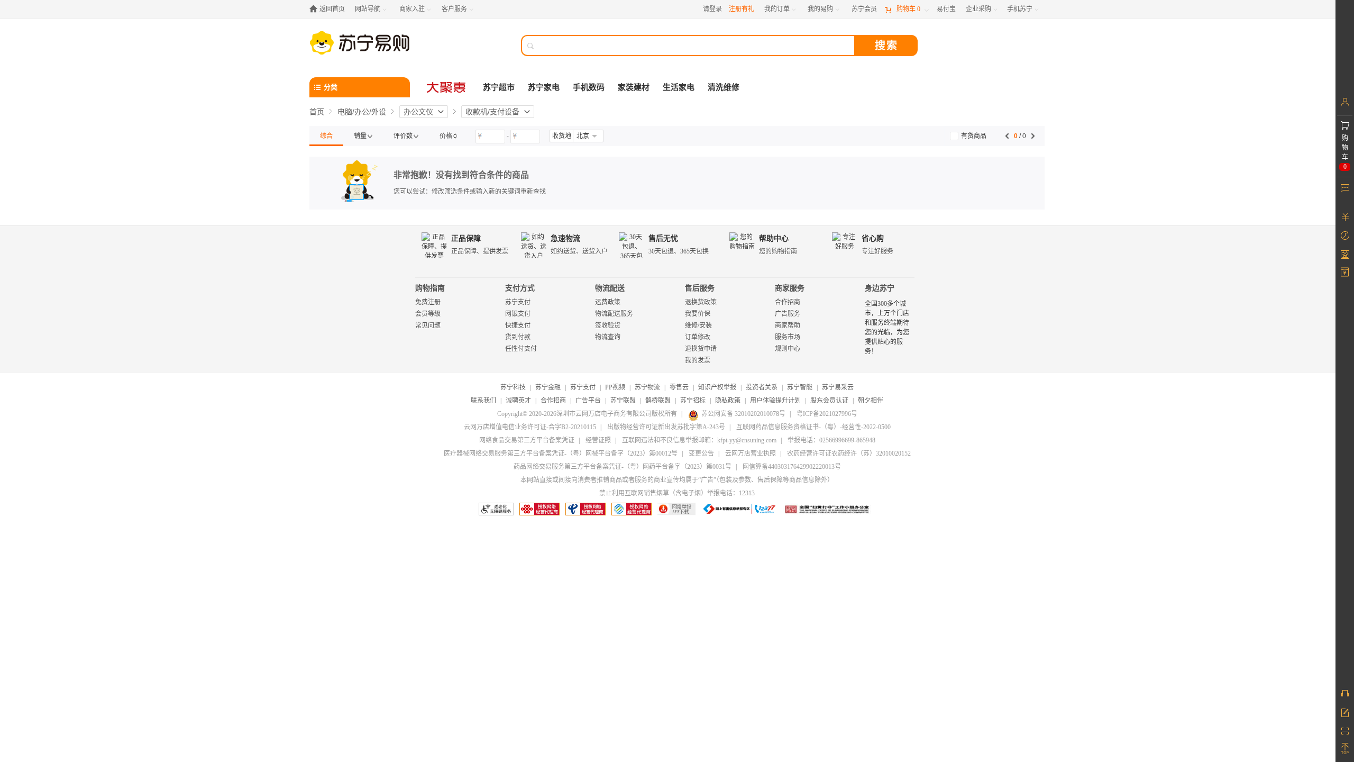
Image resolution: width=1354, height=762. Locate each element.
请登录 (712, 9)
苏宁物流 (647, 387)
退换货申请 (701, 348)
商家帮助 (787, 325)
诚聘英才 (518, 400)
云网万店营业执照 (750, 453)
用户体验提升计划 (775, 400)
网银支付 (517, 314)
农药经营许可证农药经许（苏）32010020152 (849, 453)
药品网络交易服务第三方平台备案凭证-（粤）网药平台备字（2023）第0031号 (622, 466)
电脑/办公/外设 (361, 111)
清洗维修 (723, 87)
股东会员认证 (829, 400)
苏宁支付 (517, 302)
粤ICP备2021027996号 (827, 414)
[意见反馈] (1344, 712)
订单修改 (697, 337)
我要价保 (697, 314)
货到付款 (517, 337)
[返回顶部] (1344, 749)
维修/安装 (698, 325)
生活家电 (678, 87)
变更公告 (701, 453)
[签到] (1344, 254)
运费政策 (607, 302)
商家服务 (789, 288)
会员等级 (428, 314)
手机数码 (589, 87)
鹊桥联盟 (658, 400)
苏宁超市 (499, 87)
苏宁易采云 (838, 387)
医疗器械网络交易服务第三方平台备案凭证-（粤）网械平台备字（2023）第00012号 (561, 453)
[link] (326, 136)
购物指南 (430, 288)
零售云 (679, 387)
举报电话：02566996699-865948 (831, 440)
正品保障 (466, 238)
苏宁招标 (693, 400)
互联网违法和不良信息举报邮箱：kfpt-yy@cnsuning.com (699, 440)
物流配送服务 (614, 314)
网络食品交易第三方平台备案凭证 (526, 440)
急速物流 (565, 238)
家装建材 (633, 87)
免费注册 (428, 302)
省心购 (873, 238)
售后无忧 (663, 238)
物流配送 (610, 288)
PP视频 (615, 387)
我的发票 (697, 360)
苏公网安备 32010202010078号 (743, 414)
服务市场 (787, 337)
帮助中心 (774, 238)
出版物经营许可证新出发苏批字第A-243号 (666, 427)
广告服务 (787, 314)
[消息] (1344, 188)
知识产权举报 (717, 387)
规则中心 (787, 348)
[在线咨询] (1344, 693)
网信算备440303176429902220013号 (792, 466)
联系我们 (483, 400)
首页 (316, 111)
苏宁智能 (799, 387)
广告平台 (588, 400)
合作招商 (787, 302)
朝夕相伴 (870, 400)
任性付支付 (521, 348)
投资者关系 (761, 387)
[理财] (1344, 217)
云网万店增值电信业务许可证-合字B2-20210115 (530, 427)
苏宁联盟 (623, 400)
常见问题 (428, 325)
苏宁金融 (548, 387)
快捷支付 (517, 325)
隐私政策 (727, 400)
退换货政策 (701, 302)
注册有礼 (741, 9)
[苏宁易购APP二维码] (1344, 730)
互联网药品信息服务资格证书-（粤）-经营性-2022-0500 (813, 427)
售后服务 (700, 288)
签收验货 (607, 325)
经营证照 (598, 440)
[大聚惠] (447, 87)
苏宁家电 (544, 87)
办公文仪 (418, 111)
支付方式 (520, 288)
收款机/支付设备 (492, 111)
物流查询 (607, 337)
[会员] (1344, 102)
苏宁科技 (513, 387)
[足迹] (1344, 235)
